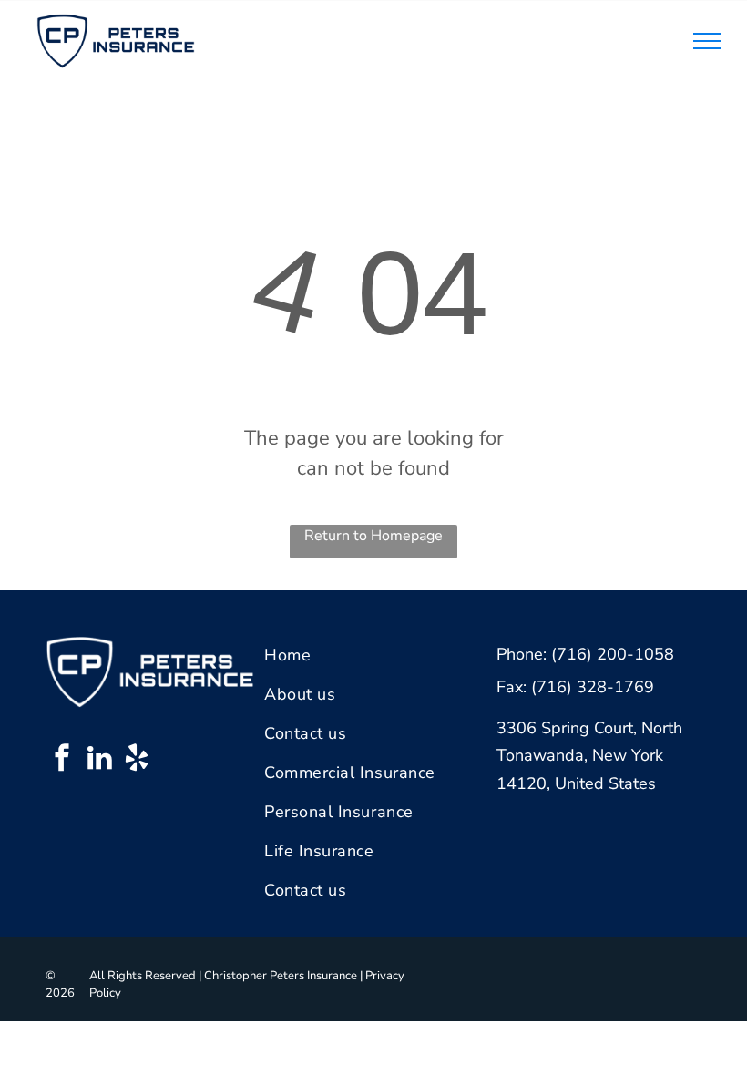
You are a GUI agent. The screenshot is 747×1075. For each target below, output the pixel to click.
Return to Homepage (373, 536)
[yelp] (136, 760)
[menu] (707, 41)
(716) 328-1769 (592, 687)
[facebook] (62, 760)
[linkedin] (99, 760)
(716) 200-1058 (612, 654)
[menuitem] (367, 655)
